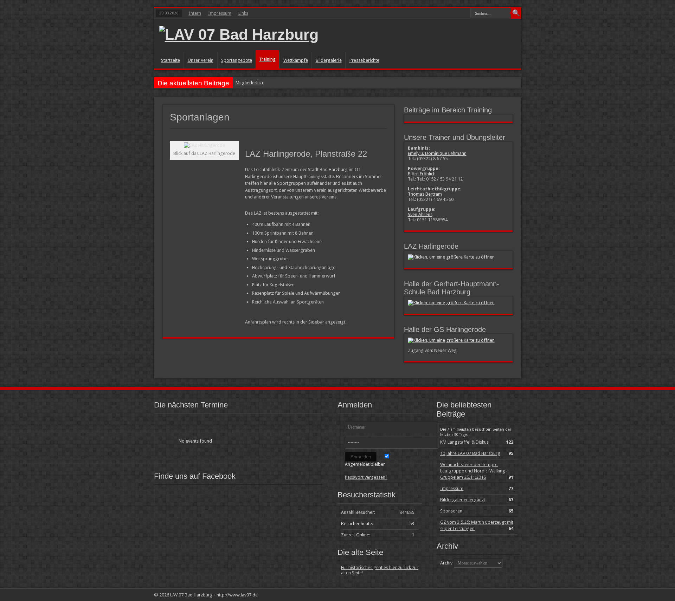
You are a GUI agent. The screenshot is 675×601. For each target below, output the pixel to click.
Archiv (446, 563)
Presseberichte (364, 60)
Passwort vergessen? (366, 477)
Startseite (170, 60)
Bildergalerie (329, 60)
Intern (195, 13)
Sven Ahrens (420, 214)
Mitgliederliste (250, 82)
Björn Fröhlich (422, 173)
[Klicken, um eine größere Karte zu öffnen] (451, 257)
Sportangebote (236, 60)
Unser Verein (200, 60)
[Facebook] (511, 594)
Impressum (219, 13)
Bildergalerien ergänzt (462, 499)
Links (243, 13)
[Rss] (503, 594)
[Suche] (516, 13)
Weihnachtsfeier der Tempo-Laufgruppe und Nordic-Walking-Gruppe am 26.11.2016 (473, 471)
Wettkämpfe (295, 60)
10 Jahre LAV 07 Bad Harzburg (470, 453)
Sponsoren (451, 511)
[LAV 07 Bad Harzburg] (239, 34)
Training (267, 59)
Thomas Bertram (425, 194)
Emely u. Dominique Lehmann (437, 153)
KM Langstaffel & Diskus (464, 442)
